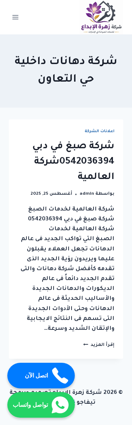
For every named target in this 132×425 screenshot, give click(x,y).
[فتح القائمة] (15, 17)
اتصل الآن (36, 375)
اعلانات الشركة (99, 131)
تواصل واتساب (30, 405)
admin (87, 194)
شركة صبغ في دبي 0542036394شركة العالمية (73, 162)
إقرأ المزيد (98, 345)
